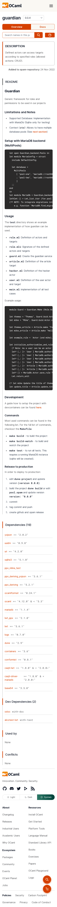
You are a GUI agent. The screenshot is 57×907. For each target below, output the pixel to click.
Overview (16, 26)
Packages (7, 857)
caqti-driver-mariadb (11, 678)
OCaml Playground (38, 870)
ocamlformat (12, 593)
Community (8, 864)
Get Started (35, 821)
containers (10, 651)
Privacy (24, 902)
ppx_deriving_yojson (15, 576)
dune (7, 643)
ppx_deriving (11, 584)
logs (7, 634)
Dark (30, 797)
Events (6, 871)
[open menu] (51, 6)
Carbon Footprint (37, 895)
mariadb (9, 609)
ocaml (8, 601)
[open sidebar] (47, 889)
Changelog (8, 814)
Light (12, 797)
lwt (6, 626)
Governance (8, 902)
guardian (11, 17)
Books (31, 849)
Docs (43, 26)
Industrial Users (10, 828)
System (47, 797)
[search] (47, 879)
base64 (9, 688)
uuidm (8, 543)
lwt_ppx (9, 618)
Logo (31, 877)
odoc (7, 711)
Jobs (5, 885)
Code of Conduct (41, 902)
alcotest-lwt (11, 719)
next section (40, 131)
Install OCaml (35, 814)
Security (19, 895)
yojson (8, 534)
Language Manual (37, 835)
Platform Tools (36, 828)
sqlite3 (8, 559)
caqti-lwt (9, 667)
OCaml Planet (9, 878)
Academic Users (11, 835)
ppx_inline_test (13, 568)
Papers (32, 863)
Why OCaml (8, 842)
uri (6, 551)
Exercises (33, 856)
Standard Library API (39, 842)
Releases (7, 821)
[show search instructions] (50, 35)
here (38, 407)
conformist (11, 659)
